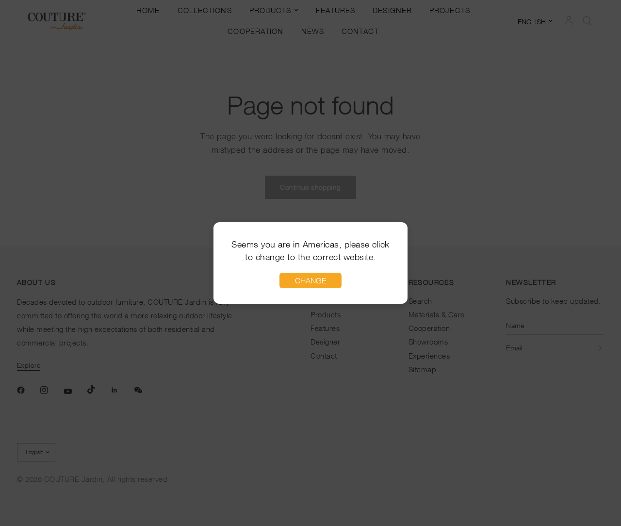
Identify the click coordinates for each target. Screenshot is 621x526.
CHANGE (310, 280)
